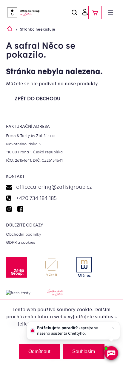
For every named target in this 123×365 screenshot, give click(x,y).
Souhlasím (83, 351)
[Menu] (110, 12)
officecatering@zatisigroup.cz (54, 187)
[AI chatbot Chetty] (111, 353)
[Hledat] (74, 12)
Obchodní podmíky (23, 234)
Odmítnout (39, 351)
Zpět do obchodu (37, 99)
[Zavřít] (113, 328)
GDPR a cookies (20, 242)
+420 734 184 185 (36, 198)
